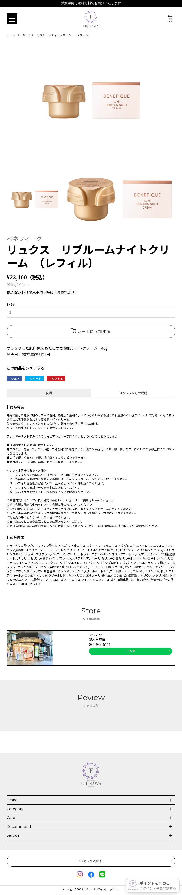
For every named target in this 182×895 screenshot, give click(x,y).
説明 (49, 393)
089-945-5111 (100, 644)
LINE (130, 651)
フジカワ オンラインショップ (98, 889)
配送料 (19, 292)
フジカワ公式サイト (91, 861)
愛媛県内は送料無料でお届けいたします (91, 3)
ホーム (11, 35)
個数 (10, 304)
